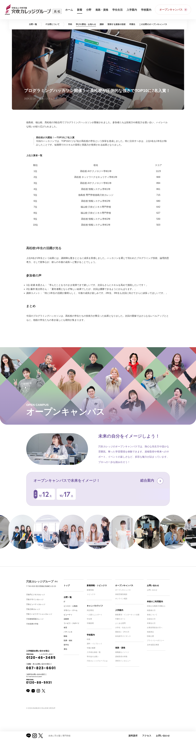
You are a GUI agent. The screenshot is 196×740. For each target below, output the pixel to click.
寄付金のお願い (93, 657)
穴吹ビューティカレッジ (35, 604)
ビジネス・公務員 (70, 606)
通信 (65, 649)
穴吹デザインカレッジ (34, 599)
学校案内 (91, 635)
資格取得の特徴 (121, 657)
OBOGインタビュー (123, 661)
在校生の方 (151, 619)
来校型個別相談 (121, 594)
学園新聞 (90, 623)
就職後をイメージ (122, 652)
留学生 (66, 645)
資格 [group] (116, 24)
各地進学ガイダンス (123, 636)
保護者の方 (151, 610)
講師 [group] (102, 24)
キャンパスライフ (95, 606)
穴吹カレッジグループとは (97, 661)
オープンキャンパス (124, 585)
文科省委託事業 (153, 645)
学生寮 (89, 619)
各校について (152, 615)
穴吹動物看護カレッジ (34, 619)
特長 (88, 639)
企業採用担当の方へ (154, 628)
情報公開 (150, 636)
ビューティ (68, 615)
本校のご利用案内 (155, 601)
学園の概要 (91, 648)
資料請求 (133, 735)
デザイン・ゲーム (70, 610)
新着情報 (90, 590)
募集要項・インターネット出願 (127, 615)
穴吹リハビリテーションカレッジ (39, 614)
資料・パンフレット (94, 644)
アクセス (146, 735)
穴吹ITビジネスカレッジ (35, 595)
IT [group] (53, 24)
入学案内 (119, 610)
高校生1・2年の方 (122, 632)
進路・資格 (120, 647)
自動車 (66, 619)
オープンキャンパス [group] (153, 24)
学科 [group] (70, 24)
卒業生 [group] (132, 24)
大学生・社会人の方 (123, 628)
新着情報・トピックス (97, 585)
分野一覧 (68, 597)
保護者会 (150, 632)
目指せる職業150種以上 (156, 606)
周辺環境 (90, 610)
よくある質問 (120, 623)
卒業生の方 (151, 623)
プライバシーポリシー (155, 640)
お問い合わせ (153, 585)
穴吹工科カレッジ (33, 609)
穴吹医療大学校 (32, 624)
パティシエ (68, 632)
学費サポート (120, 619)
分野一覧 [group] (33, 24)
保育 (65, 628)
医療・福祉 (68, 640)
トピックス (91, 594)
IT (64, 602)
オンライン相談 (121, 599)
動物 (65, 636)
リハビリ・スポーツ (71, 623)
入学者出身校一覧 (94, 652)
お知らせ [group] (86, 24)
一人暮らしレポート (94, 615)
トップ (67, 585)
